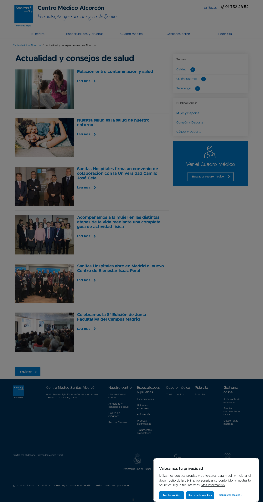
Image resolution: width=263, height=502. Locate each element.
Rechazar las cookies (200, 495)
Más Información (213, 485)
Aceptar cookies (172, 495)
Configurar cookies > (230, 495)
